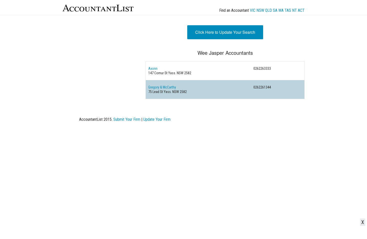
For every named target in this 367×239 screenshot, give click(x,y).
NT (294, 10)
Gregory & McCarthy (162, 87)
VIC (252, 10)
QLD (268, 10)
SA (275, 10)
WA (281, 10)
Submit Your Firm (126, 119)
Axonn (153, 68)
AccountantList (98, 7)
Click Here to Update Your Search (225, 32)
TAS (288, 10)
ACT (301, 10)
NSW (260, 10)
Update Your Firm (157, 119)
